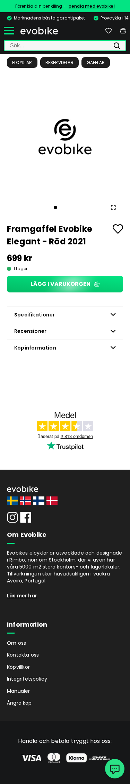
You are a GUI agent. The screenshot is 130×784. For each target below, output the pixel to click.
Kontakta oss (23, 654)
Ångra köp (19, 702)
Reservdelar (59, 62)
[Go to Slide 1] (55, 207)
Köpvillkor (18, 667)
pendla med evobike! (92, 6)
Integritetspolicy (27, 678)
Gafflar (96, 62)
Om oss (16, 643)
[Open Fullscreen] (113, 207)
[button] (65, 136)
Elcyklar (22, 62)
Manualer (18, 691)
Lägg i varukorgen (60, 284)
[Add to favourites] (118, 229)
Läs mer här (22, 595)
